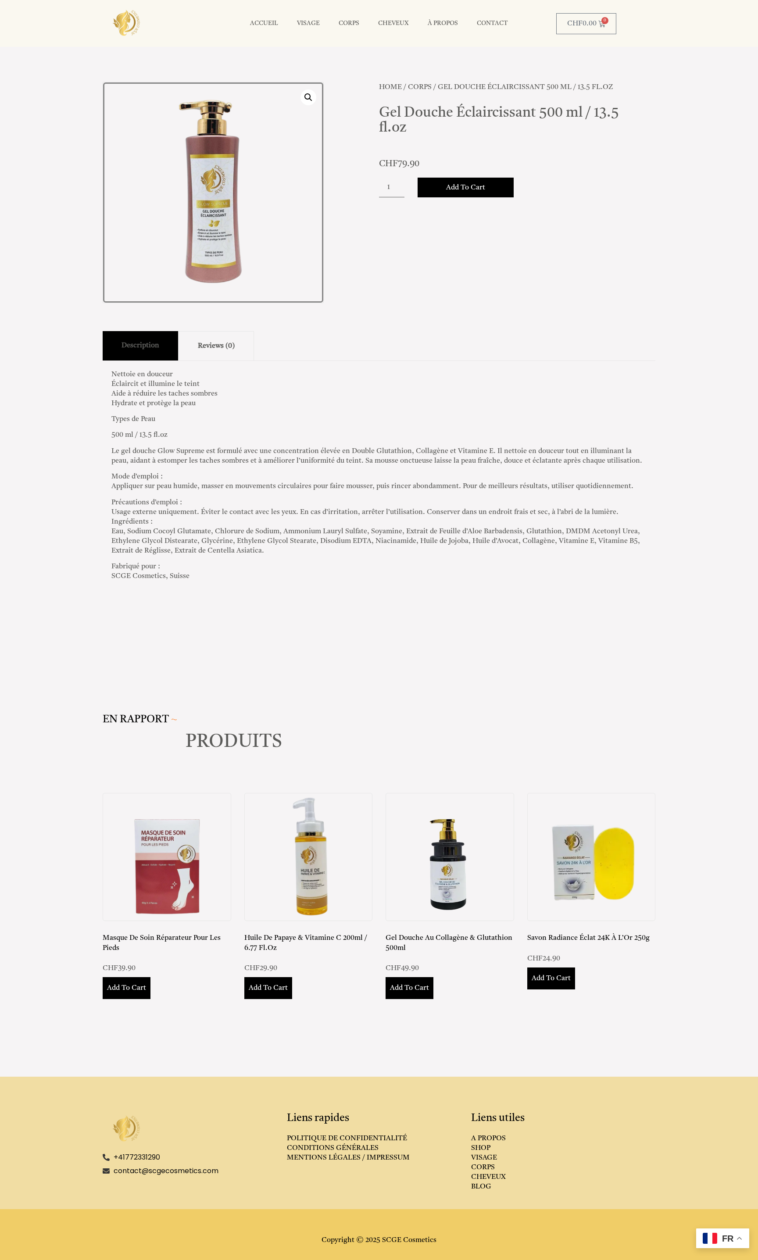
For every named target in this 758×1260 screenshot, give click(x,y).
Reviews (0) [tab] (216, 346)
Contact (492, 23)
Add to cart (465, 187)
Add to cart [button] (126, 988)
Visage (308, 23)
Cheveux (393, 23)
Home (390, 87)
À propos (443, 23)
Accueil (264, 23)
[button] (308, 97)
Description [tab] (140, 345)
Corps (349, 23)
